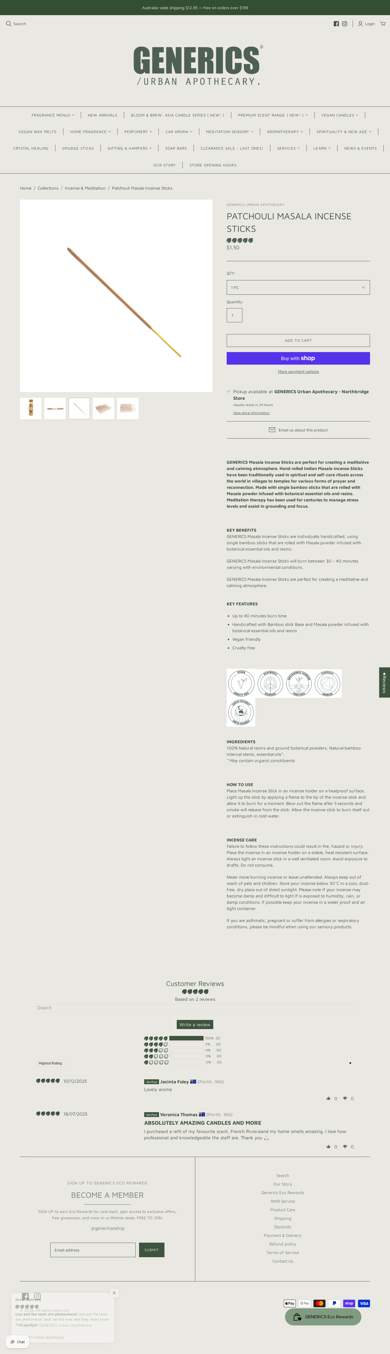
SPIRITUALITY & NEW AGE (342, 131)
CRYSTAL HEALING (31, 148)
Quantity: (235, 301)
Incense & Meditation (85, 188)
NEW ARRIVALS (102, 115)
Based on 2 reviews (195, 999)
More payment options (298, 371)
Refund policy (282, 1243)
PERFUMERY (136, 131)
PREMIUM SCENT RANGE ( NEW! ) (271, 115)
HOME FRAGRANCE (88, 131)
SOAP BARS (176, 148)
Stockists (282, 1226)
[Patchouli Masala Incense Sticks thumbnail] (30, 408)
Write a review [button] (195, 1024)
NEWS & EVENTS (360, 148)
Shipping (283, 1218)
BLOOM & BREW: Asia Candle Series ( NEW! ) (177, 115)
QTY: (231, 273)
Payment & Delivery (282, 1235)
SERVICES (286, 148)
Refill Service (283, 1201)
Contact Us (282, 1261)
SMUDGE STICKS (78, 148)
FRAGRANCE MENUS (51, 115)
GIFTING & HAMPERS (128, 148)
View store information (251, 413)
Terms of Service (282, 1252)
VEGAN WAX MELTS (38, 131)
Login (370, 23)
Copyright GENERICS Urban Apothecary (56, 1325)
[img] (47, 1081)
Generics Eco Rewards (282, 1192)
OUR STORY (164, 165)
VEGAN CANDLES (338, 115)
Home (25, 188)
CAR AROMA (177, 131)
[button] (240, 240)
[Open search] (9, 24)
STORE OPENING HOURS (213, 165)
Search (19, 23)
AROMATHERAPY (283, 131)
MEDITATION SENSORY (227, 131)
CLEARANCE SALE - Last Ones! (232, 148)
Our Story (282, 1184)
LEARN (319, 148)
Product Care (282, 1209)
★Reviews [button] (384, 682)
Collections (48, 188)
